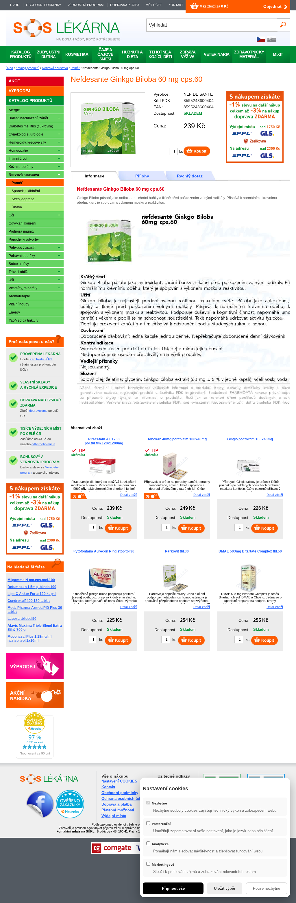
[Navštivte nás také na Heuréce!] (70, 817)
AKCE (14, 81)
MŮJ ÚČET (154, 5)
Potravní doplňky (22, 256)
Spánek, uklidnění (26, 191)
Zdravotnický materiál (249, 54)
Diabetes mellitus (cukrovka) (31, 126)
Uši (11, 280)
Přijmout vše (173, 888)
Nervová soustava (55, 68)
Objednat (272, 6)
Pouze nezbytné (266, 888)
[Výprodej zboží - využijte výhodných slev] (35, 666)
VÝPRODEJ (19, 90)
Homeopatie (18, 151)
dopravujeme (38, 410)
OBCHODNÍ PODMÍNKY (43, 5)
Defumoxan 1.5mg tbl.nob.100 (32, 587)
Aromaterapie (19, 296)
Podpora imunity (21, 231)
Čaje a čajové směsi (105, 54)
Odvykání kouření (22, 223)
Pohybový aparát (22, 248)
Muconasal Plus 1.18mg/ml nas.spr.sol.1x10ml (29, 639)
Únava (17, 207)
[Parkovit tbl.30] (175, 591)
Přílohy (142, 176)
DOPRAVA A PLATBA (124, 5)
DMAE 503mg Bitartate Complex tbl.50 (250, 551)
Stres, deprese (23, 199)
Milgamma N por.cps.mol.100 (31, 580)
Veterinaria (217, 54)
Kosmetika (76, 54)
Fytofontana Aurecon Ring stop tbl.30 (103, 551)
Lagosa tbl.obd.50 (22, 619)
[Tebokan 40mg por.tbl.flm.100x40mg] (175, 479)
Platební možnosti (117, 810)
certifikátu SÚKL (41, 359)
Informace (94, 176)
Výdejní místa (113, 816)
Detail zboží (128, 494)
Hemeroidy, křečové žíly (27, 142)
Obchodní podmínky (119, 793)
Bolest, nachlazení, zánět (28, 118)
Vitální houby (19, 304)
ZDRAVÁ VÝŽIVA (187, 54)
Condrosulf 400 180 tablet (29, 601)
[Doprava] (255, 161)
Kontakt (108, 787)
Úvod (9, 68)
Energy (14, 312)
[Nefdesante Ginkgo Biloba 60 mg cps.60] (108, 130)
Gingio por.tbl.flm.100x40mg (250, 439)
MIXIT (278, 54)
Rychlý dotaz (190, 176)
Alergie (14, 110)
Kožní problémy (21, 167)
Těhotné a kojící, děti (160, 54)
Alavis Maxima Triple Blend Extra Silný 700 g (35, 628)
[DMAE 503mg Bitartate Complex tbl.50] (248, 591)
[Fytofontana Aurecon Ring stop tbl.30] (102, 591)
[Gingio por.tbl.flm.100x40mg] (248, 479)
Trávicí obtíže (19, 272)
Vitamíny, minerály (23, 288)
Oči (11, 215)
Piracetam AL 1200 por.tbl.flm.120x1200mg (104, 441)
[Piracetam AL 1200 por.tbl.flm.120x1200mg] (102, 479)
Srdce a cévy (19, 264)
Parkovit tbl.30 (177, 551)
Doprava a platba (116, 804)
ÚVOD (14, 5)
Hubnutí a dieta (132, 54)
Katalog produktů (27, 68)
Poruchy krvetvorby (24, 240)
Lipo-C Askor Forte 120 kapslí (32, 594)
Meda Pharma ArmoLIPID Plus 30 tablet (35, 610)
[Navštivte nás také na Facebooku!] (33, 817)
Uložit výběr (224, 888)
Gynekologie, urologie (26, 134)
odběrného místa (43, 444)
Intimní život (18, 159)
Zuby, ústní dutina (48, 54)
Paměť (75, 68)
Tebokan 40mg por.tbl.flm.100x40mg (177, 439)
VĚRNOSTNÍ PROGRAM (85, 5)
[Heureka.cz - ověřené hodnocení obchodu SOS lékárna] (34, 757)
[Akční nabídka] (35, 695)
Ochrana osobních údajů (123, 798)
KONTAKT (176, 5)
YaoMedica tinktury (23, 320)
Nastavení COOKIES (119, 781)
